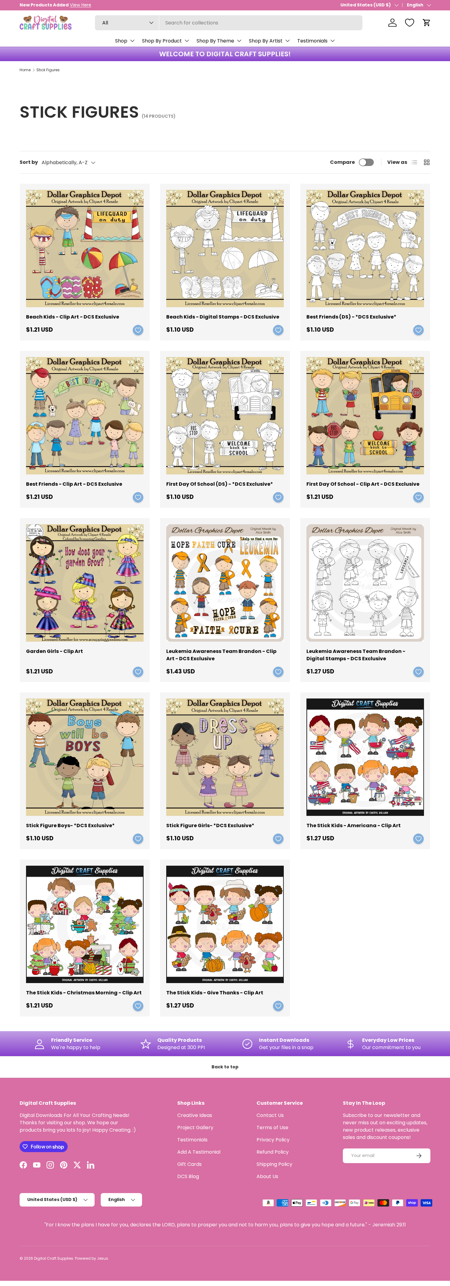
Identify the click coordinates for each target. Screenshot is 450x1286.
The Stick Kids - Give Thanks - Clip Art (214, 992)
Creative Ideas (194, 1115)
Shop (121, 40)
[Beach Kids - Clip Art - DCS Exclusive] (85, 248)
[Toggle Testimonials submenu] (332, 40)
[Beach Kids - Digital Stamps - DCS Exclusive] (225, 248)
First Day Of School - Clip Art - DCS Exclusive (362, 484)
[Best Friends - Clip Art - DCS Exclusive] (85, 415)
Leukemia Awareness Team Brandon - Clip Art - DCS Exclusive (221, 655)
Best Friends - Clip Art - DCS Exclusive (74, 484)
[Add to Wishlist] (138, 330)
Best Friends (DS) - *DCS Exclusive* (351, 316)
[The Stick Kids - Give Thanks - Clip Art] (225, 924)
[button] (426, 22)
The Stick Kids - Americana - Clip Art (353, 825)
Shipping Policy (274, 1164)
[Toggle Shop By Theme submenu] (239, 40)
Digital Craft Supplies (53, 1258)
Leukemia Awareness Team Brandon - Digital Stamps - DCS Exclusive (355, 655)
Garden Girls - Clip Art (54, 651)
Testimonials (312, 40)
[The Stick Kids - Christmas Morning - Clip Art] (85, 924)
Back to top (225, 1067)
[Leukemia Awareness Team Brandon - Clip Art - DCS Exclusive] (225, 583)
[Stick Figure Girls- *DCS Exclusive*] (225, 757)
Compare (342, 162)
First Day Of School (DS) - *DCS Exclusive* (219, 484)
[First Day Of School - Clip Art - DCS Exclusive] (365, 415)
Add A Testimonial (198, 1151)
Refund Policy (273, 1151)
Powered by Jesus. (92, 1258)
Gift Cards (189, 1164)
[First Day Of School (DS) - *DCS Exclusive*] (225, 415)
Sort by (29, 162)
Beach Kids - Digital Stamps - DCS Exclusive (222, 316)
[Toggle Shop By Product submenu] (186, 40)
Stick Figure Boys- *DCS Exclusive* (70, 825)
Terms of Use (272, 1127)
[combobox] (228, 22)
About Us (267, 1176)
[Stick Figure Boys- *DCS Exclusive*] (85, 757)
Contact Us (270, 1115)
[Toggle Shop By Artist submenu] (287, 40)
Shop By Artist (266, 40)
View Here (80, 5)
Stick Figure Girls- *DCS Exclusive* (210, 825)
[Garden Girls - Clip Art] (85, 583)
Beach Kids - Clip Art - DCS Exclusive (72, 316)
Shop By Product (162, 40)
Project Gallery (195, 1127)
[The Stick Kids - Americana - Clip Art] (365, 757)
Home (25, 69)
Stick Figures (48, 69)
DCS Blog (188, 1176)
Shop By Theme (215, 40)
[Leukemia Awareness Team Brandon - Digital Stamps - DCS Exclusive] (365, 583)
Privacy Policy (273, 1139)
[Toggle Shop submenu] (132, 40)
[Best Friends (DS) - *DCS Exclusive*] (365, 248)
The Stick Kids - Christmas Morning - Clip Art (84, 992)
